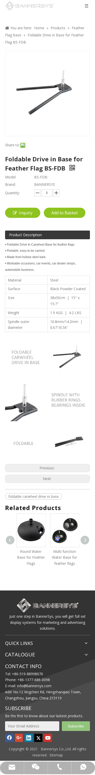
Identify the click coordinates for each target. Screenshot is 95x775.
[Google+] (19, 738)
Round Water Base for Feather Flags (20, 557)
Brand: (10, 184)
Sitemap (56, 755)
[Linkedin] (29, 738)
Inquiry (25, 213)
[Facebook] (9, 738)
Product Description (25, 234)
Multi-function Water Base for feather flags (53, 557)
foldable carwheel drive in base (33, 496)
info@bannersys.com (34, 685)
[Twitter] (38, 738)
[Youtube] (48, 738)
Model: (10, 177)
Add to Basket (64, 213)
